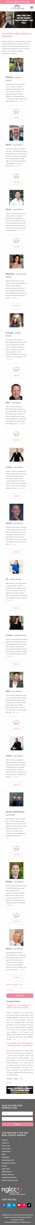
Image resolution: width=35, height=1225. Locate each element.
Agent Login (5, 1169)
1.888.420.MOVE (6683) (21, 2)
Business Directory (8, 1174)
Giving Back (5, 1157)
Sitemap (4, 1166)
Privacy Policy (6, 1148)
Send (17, 1124)
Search (19, 996)
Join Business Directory (9, 1177)
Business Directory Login (10, 1180)
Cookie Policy (6, 1151)
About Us (5, 1140)
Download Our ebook (9, 1163)
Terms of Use (6, 1145)
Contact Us (5, 1143)
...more (14, 1039)
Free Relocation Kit (8, 1160)
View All (9, 1082)
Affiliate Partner (7, 1171)
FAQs (3, 1154)
